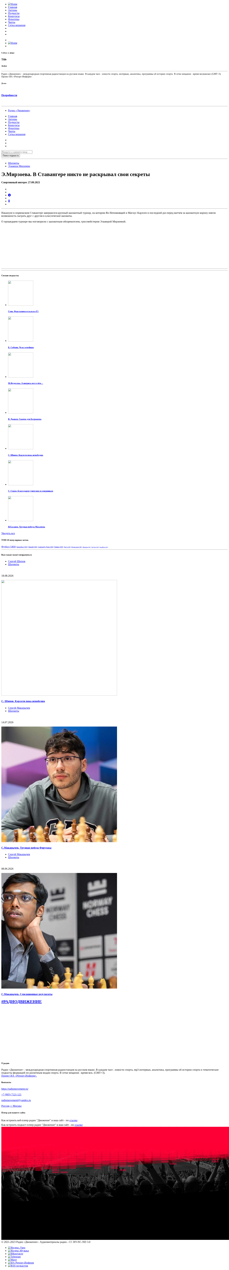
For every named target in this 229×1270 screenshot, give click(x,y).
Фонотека (13, 19)
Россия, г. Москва (11, 1105)
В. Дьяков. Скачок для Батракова (24, 419)
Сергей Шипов (16, 561)
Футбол (8, 546)
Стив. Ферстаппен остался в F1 (23, 311)
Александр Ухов (45, 547)
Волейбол (104, 547)
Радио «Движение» (19, 110)
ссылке (73, 1120)
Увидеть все (8, 533)
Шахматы (13, 163)
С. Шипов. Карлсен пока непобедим (25, 455)
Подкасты (13, 13)
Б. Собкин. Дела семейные (21, 347)
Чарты (11, 22)
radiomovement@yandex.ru (16, 1100)
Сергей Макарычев (19, 707)
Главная (12, 7)
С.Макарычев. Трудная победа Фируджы (26, 847)
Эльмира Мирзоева (19, 166)
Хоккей (32, 547)
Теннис (58, 547)
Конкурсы (14, 16)
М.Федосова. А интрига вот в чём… (25, 383)
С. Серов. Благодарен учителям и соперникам (30, 491)
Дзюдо (67, 547)
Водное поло (76, 547)
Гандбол (95, 547)
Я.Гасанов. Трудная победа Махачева (26, 527)
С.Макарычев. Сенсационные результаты (26, 994)
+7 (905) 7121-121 (11, 1094)
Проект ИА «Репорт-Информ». (19, 1075)
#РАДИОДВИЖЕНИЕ (21, 1001)
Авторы (12, 10)
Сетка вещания (16, 25)
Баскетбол (22, 547)
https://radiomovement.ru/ (14, 1088)
